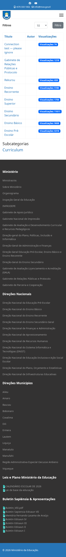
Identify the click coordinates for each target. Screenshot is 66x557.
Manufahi (8, 455)
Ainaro (6, 398)
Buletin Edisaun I (15, 530)
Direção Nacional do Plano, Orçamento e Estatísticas (32, 368)
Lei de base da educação (20, 490)
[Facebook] (30, 3)
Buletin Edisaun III (16, 523)
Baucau (7, 404)
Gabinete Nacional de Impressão (21, 218)
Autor (31, 36)
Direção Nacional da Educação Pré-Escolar (26, 302)
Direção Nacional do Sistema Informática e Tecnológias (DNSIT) (27, 349)
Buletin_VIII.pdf (14, 507)
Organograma (11, 193)
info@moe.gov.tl (42, 6)
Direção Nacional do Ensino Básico (22, 309)
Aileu (5, 392)
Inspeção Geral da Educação (19, 199)
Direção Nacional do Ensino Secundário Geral (28, 322)
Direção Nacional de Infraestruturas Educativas (29, 374)
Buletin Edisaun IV (16, 519)
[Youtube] (36, 3)
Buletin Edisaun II (16, 527)
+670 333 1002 (23, 6)
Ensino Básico (13, 123)
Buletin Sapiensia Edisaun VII (22, 511)
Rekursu (9, 80)
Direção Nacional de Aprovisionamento (25, 334)
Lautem (7, 436)
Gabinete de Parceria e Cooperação (22, 285)
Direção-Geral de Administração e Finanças (27, 245)
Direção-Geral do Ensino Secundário (23, 262)
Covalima (8, 417)
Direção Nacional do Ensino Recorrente (25, 315)
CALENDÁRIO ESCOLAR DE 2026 (23, 486)
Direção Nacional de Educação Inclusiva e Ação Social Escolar (33, 359)
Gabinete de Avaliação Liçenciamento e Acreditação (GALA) (32, 270)
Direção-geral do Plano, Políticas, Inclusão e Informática (27, 237)
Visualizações (47, 36)
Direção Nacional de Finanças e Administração (29, 328)
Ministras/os (10, 180)
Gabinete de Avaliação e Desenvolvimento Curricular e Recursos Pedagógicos (32, 226)
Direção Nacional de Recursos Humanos (25, 341)
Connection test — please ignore (13, 48)
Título (8, 36)
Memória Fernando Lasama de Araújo (27, 515)
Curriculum (13, 150)
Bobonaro (8, 411)
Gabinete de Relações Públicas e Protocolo (26, 278)
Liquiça (7, 443)
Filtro (58, 25)
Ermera (7, 430)
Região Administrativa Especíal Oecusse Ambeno (30, 462)
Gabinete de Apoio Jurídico (18, 212)
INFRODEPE (9, 206)
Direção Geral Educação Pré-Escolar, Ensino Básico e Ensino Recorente (32, 253)
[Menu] (61, 15)
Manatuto (8, 449)
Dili (4, 423)
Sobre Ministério (12, 187)
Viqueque (8, 468)
